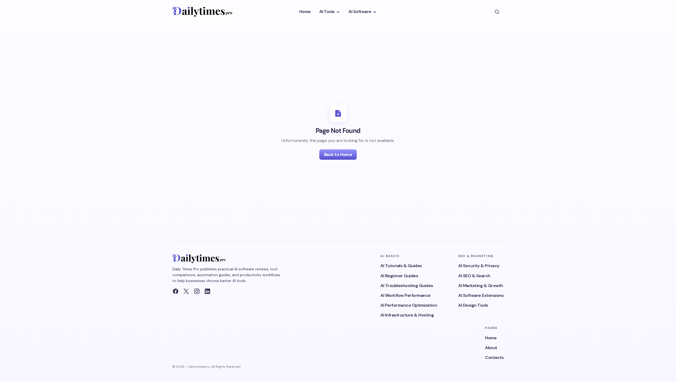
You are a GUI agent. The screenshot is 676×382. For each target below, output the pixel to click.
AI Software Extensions (481, 295)
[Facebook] (175, 291)
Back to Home (338, 154)
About (491, 347)
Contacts (494, 357)
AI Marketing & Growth (480, 285)
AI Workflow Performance (405, 295)
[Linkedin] (207, 291)
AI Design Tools (473, 305)
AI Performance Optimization (408, 305)
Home (490, 338)
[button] (497, 11)
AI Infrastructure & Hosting (407, 315)
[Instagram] (197, 291)
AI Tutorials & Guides (401, 265)
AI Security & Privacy (478, 265)
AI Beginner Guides (399, 276)
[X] (186, 291)
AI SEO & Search (474, 276)
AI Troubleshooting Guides (406, 285)
